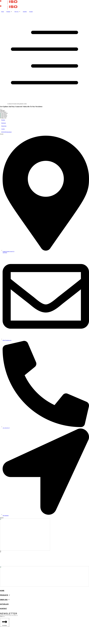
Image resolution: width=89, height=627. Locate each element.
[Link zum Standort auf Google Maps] (25, 550)
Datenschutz (3, 126)
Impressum (3, 123)
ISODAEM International (6, 131)
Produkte (8, 11)
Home (2, 11)
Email (1, 616)
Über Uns (16, 11)
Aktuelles (25, 11)
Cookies (3, 129)
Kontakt (31, 11)
